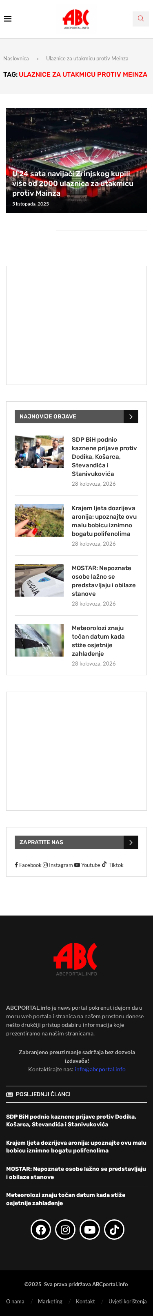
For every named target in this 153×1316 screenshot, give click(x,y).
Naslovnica (16, 58)
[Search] (141, 19)
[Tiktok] (114, 1229)
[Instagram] (65, 1229)
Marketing (50, 1301)
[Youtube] (90, 1229)
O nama (15, 1301)
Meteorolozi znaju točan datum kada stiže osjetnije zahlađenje (98, 640)
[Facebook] (41, 1229)
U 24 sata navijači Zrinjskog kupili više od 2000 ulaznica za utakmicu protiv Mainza (72, 183)
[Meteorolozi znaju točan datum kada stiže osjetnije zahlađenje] (39, 640)
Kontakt (85, 1301)
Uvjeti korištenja (128, 1301)
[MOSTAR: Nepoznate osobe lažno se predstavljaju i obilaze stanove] (39, 580)
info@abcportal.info (100, 1069)
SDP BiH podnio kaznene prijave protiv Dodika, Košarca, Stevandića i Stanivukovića (104, 457)
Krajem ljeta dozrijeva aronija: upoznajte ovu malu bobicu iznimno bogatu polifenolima (104, 520)
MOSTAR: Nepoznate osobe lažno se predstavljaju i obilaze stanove (104, 580)
